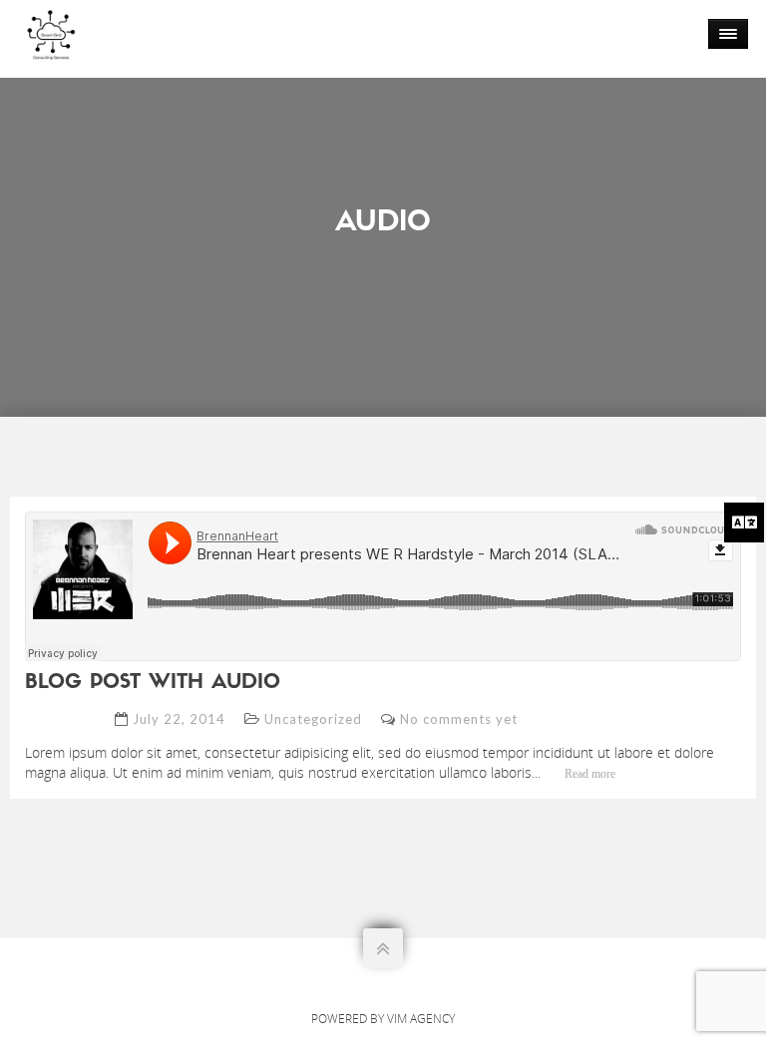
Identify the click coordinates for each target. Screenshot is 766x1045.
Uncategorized (313, 719)
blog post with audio (152, 683)
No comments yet (459, 719)
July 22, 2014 (179, 719)
